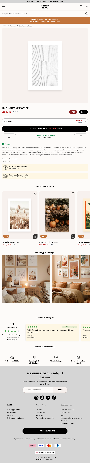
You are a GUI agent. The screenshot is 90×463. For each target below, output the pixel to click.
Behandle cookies (67, 423)
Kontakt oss (65, 412)
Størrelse (5, 117)
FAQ (62, 415)
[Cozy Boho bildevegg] (26, 279)
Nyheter (10, 415)
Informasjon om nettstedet (48, 439)
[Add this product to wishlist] (81, 136)
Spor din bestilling (67, 410)
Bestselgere (11, 412)
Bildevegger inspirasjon (15, 418)
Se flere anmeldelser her (45, 346)
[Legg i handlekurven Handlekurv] (35, 236)
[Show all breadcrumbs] (4, 26)
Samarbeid (40, 415)
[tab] (81, 6)
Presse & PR (40, 412)
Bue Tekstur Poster (26, 26)
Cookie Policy (30, 439)
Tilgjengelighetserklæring (45, 418)
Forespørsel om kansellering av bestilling (72, 419)
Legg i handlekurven (45, 129)
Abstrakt (13, 26)
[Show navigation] (3, 6)
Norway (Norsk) (45, 453)
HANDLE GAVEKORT (47, 431)
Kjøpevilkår (18, 439)
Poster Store (50, 457)
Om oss (39, 410)
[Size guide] (9, 136)
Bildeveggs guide (13, 410)
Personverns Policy (68, 439)
